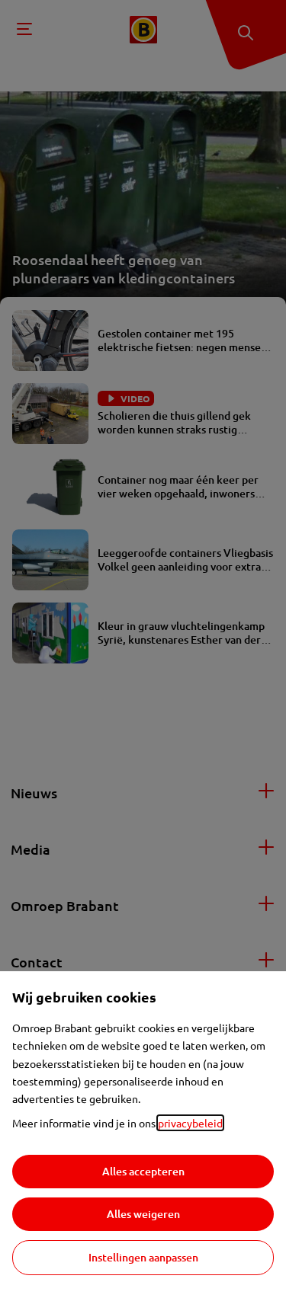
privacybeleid (190, 1123)
